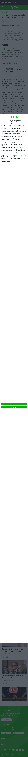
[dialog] (14, 378)
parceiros (14, 123)
